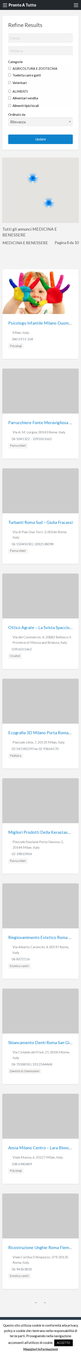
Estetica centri (19, 966)
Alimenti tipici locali (25, 106)
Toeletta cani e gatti (26, 75)
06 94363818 (22, 1269)
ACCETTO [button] (63, 1342)
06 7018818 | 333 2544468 (32, 1064)
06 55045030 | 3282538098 (33, 544)
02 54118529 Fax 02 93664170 (35, 749)
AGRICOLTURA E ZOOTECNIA (34, 68)
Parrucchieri (18, 445)
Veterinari (19, 83)
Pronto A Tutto (22, 5)
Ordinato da (16, 114)
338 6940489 (22, 1164)
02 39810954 (22, 854)
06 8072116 (21, 959)
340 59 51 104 (22, 339)
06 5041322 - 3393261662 (32, 439)
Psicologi (16, 346)
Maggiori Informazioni (40, 1349)
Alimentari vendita (25, 98)
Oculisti (15, 656)
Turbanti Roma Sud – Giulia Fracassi (40, 522)
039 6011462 (22, 649)
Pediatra (15, 755)
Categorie (15, 62)
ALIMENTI (20, 91)
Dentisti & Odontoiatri (24, 1071)
